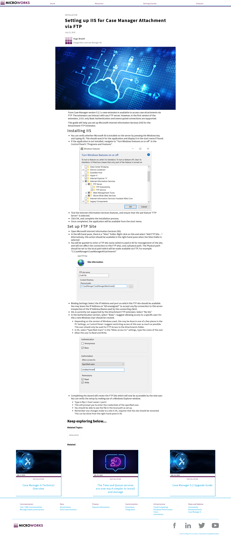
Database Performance (163, 509)
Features (199, 3)
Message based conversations (32, 509)
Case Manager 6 (194, 512)
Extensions (130, 507)
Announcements (195, 509)
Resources (99, 3)
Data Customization (68, 509)
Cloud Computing (160, 507)
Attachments (65, 507)
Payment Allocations (101, 507)
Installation (158, 514)
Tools (155, 512)
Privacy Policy (194, 534)
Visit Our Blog (184, 534)
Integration (130, 509)
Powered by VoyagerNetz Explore (209, 534)
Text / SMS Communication (31, 507)
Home (52, 3)
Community (193, 507)
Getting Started (149, 3)
